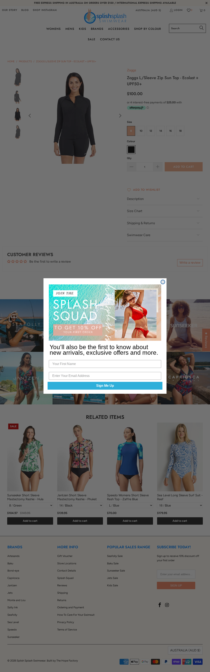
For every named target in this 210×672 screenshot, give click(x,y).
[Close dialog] (163, 282)
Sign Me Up (105, 385)
